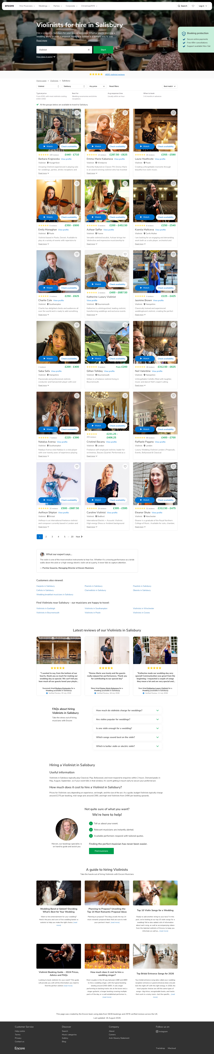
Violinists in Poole (92, 612)
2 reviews (101, 293)
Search (184, 6)
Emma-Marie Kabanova (109, 688)
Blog (64, 1041)
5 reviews (101, 225)
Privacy (18, 1038)
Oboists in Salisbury (142, 590)
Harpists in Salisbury (45, 586)
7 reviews (53, 438)
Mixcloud (172, 1048)
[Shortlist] (193, 6)
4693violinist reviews (115, 74)
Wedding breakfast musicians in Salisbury (54, 594)
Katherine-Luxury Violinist (157, 688)
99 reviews (150, 438)
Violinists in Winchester (143, 608)
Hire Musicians (25, 6)
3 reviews (101, 367)
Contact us (19, 1041)
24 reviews (102, 508)
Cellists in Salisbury (45, 590)
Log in (201, 6)
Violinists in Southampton (96, 608)
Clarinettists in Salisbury (95, 590)
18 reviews (150, 367)
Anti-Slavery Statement (119, 1038)
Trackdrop (160, 1048)
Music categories (69, 1034)
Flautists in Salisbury (142, 586)
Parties (57, 6)
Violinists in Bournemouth (47, 612)
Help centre (20, 1031)
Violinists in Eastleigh (45, 608)
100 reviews (54, 155)
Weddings (43, 6)
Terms (17, 1034)
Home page (41, 80)
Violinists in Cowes (141, 612)
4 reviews (53, 296)
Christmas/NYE (88, 6)
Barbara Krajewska (63, 688)
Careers (112, 1034)
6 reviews (53, 225)
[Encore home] (9, 6)
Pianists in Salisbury (93, 586)
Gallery (65, 1038)
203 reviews (91, 437)
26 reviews (150, 155)
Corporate (70, 6)
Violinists (54, 80)
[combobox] (48, 86)
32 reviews (54, 508)
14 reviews (102, 155)
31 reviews (150, 508)
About (111, 1031)
